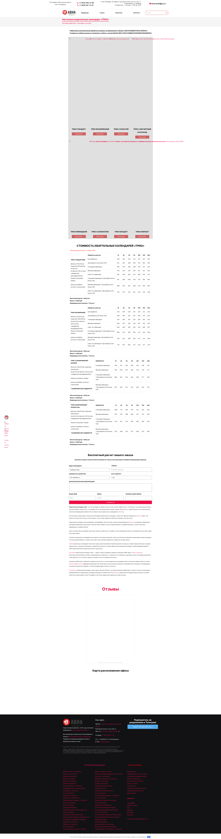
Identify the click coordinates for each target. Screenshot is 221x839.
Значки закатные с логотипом (72, 786)
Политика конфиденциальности (137, 819)
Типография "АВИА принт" (69, 23)
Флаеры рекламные (101, 822)
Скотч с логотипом (101, 812)
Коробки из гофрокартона (71, 798)
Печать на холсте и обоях (135, 781)
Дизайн (71, 543)
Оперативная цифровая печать (136, 776)
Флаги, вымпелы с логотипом (104, 824)
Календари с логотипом (84, 23)
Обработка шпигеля (77, 474)
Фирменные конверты (70, 795)
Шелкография (131, 793)
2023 (120, 511)
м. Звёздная (115, 731)
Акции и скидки (132, 805)
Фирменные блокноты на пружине (106, 779)
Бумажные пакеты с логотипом (137, 774)
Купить (117, 572)
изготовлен (137, 552)
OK (149, 837)
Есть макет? (116, 474)
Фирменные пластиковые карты (73, 814)
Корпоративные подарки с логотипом (75, 800)
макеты (139, 516)
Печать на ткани (132, 783)
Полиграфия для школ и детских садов (107, 817)
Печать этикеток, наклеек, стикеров (74, 829)
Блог (128, 808)
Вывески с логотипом (70, 774)
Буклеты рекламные (69, 781)
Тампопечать (131, 786)
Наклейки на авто (100, 788)
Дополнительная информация (82, 481)
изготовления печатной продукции (80, 736)
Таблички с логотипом (70, 824)
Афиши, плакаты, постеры (103, 771)
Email (99, 494)
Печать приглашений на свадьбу (105, 807)
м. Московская (105, 731)
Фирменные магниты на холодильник (75, 810)
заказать (80, 564)
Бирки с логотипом (69, 779)
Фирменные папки (101, 819)
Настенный (72, 552)
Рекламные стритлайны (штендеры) (74, 819)
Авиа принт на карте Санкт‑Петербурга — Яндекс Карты (110, 662)
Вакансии (130, 810)
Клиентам (118, 13)
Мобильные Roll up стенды (103, 786)
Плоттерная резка (100, 802)
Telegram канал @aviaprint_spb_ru (143, 726)
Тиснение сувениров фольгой (136, 788)
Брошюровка (131, 771)
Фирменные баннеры (69, 776)
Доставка (130, 812)
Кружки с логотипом (101, 783)
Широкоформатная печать (135, 791)
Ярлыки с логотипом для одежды (105, 826)
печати (133, 522)
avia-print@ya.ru (105, 741)
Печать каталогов (68, 793)
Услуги (102, 13)
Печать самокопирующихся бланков (106, 810)
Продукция (85, 13)
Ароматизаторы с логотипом (72, 771)
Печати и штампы (68, 812)
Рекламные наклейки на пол (104, 791)
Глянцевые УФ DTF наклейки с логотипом (108, 829)
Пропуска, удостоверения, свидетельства (76, 817)
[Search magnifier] (166, 13)
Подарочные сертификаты (103, 805)
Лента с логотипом (69, 802)
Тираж (114, 466)
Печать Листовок (68, 805)
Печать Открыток (100, 793)
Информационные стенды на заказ (74, 788)
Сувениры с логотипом (70, 822)
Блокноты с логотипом (102, 776)
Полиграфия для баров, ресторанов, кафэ (108, 814)
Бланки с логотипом (101, 781)
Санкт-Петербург (107, 724)
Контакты (136, 13)
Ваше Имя (73, 494)
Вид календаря (75, 466)
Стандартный (73, 570)
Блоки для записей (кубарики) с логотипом (108, 774)
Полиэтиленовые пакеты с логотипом (107, 795)
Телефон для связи (133, 494)
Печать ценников (68, 826)
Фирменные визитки (69, 783)
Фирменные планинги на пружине (106, 800)
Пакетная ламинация (133, 779)
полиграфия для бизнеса (80, 730)
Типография (131, 803)
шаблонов (72, 564)
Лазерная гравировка (69, 807)
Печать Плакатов (100, 798)
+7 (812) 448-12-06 (108, 735)
